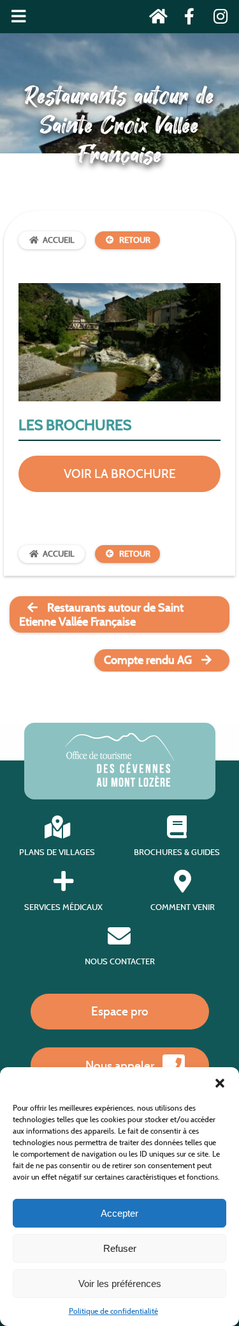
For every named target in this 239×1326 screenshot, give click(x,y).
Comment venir (182, 906)
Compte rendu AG (148, 660)
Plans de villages (57, 852)
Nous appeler (119, 1065)
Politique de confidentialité (113, 1311)
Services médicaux (63, 906)
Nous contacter (120, 961)
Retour (134, 240)
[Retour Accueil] (154, 19)
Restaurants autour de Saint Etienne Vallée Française (101, 615)
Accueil (59, 240)
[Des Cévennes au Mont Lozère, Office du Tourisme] (119, 783)
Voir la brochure (120, 473)
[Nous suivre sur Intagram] (216, 19)
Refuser (119, 1248)
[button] (220, 1083)
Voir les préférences (119, 1283)
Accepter (119, 1213)
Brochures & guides (177, 852)
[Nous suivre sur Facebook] (185, 19)
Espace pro (119, 1011)
